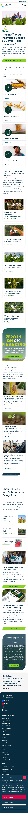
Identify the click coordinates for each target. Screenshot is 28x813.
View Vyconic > (8, 322)
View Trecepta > (8, 271)
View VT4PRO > (8, 245)
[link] (14, 519)
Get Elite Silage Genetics (8, 533)
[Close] (24, 777)
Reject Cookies (8, 807)
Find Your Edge (6, 544)
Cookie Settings (8, 802)
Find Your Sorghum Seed (8, 521)
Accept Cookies (8, 797)
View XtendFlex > (9, 295)
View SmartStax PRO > (10, 219)
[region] (14, 794)
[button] (3, 696)
